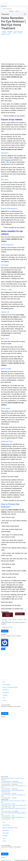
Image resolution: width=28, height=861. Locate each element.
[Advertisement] (14, 49)
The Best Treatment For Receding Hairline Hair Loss (13, 817)
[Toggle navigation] (25, 14)
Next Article (19, 614)
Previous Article (7, 614)
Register (11, 11)
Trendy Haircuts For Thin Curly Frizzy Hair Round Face (13, 805)
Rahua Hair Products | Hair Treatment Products (12, 782)
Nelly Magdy (4, 647)
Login (16, 11)
